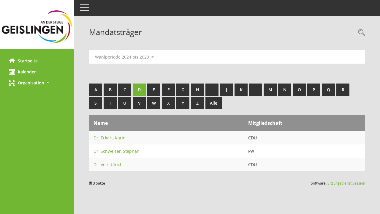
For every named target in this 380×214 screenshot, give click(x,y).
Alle (213, 103)
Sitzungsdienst (346, 183)
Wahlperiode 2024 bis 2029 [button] (122, 57)
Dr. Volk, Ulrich (108, 164)
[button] (37, 82)
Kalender (27, 72)
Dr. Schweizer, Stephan (117, 151)
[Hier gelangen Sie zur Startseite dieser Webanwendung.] (37, 26)
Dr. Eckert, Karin (110, 138)
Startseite (28, 61)
